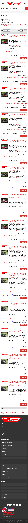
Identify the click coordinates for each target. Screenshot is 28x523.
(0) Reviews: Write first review (14, 197)
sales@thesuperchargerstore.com (10, 428)
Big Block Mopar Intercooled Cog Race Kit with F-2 (17, 221)
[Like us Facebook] (3, 434)
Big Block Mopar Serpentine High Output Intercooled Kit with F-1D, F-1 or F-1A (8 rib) (17, 303)
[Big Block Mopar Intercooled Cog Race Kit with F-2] (4, 226)
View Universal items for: (12, 413)
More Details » (16, 204)
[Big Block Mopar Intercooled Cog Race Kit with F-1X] (4, 200)
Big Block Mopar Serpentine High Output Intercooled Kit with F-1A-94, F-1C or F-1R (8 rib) (17, 274)
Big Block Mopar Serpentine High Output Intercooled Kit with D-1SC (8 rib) (18, 247)
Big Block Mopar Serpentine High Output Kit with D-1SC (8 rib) (17, 329)
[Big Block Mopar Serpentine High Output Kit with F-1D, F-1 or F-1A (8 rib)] (4, 388)
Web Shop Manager (16, 521)
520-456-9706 (7, 423)
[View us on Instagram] (6, 434)
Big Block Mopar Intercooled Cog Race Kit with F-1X (17, 195)
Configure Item (23, 190)
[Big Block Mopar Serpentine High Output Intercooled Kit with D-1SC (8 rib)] (4, 253)
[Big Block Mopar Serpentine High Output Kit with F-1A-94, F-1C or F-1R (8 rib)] (4, 361)
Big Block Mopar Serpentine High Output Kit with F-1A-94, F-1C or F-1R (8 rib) (17, 356)
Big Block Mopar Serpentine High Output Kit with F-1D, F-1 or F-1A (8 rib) (17, 383)
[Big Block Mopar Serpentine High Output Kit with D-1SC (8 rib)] (4, 334)
